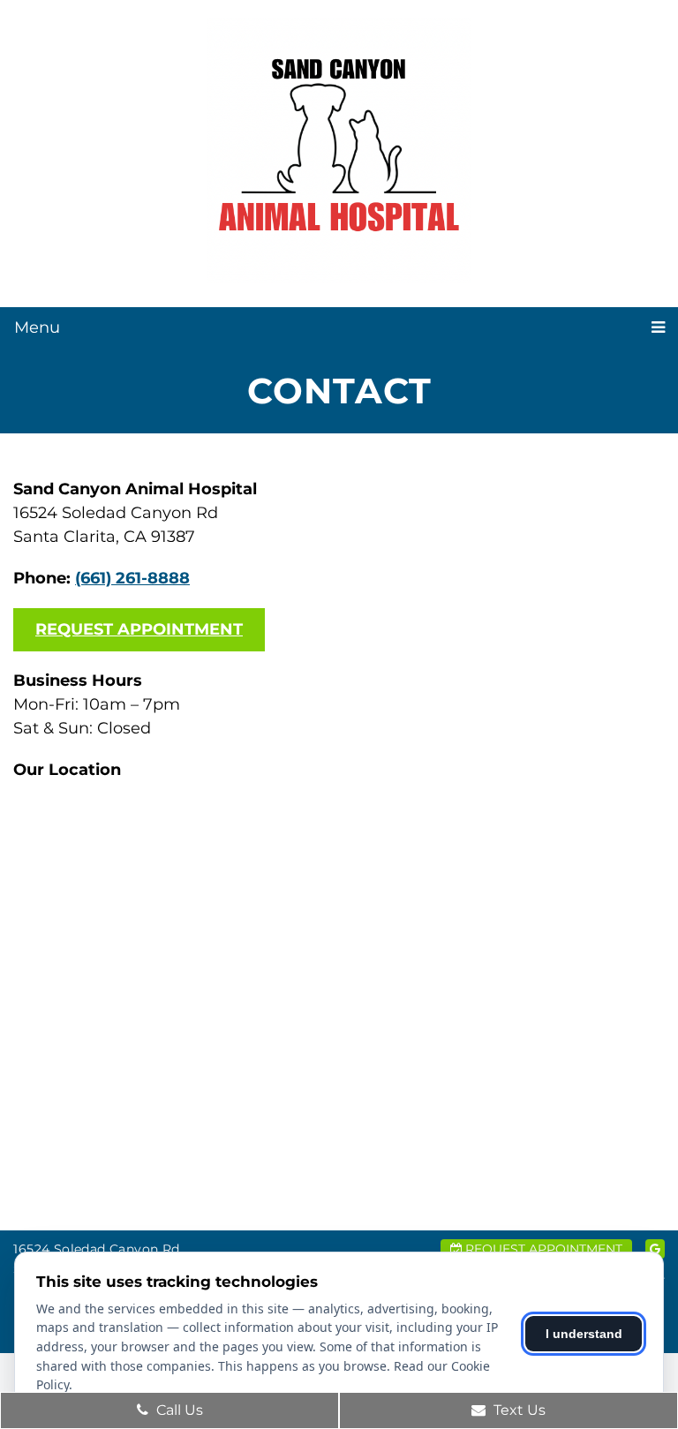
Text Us (518, 1410)
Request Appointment (139, 629)
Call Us (178, 1410)
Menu (37, 327)
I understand (584, 1334)
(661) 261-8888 (132, 578)
